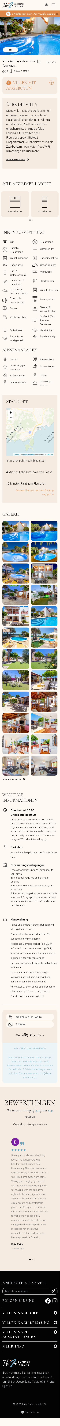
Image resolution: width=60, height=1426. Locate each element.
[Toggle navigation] (53, 5)
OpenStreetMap (28, 454)
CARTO (50, 454)
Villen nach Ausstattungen (19, 1334)
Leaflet (16, 454)
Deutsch (30, 1412)
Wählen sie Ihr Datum (28, 1017)
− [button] (11, 417)
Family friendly (47, 336)
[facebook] (48, 1302)
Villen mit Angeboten (21, 85)
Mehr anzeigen (15, 159)
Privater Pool (47, 359)
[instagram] (54, 1302)
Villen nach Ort (20, 1313)
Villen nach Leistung (26, 1323)
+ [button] (11, 412)
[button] (30, 53)
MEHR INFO (13, 1346)
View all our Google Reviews (30, 1124)
